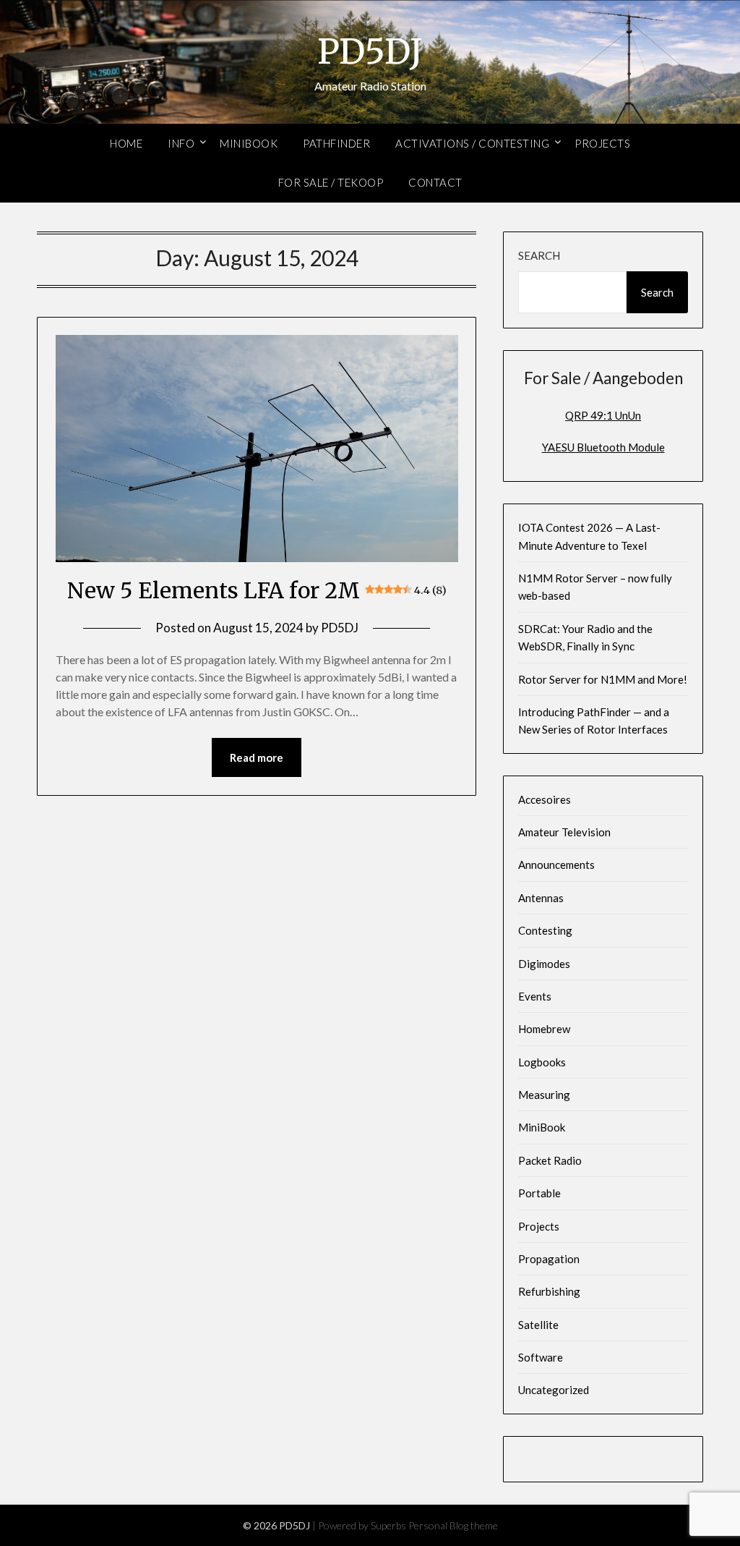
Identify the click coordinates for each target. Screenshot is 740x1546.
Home (126, 143)
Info (181, 143)
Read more (256, 757)
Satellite (538, 1324)
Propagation (549, 1258)
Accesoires (544, 799)
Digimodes (544, 963)
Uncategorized (553, 1389)
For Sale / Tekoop (331, 182)
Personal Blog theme (453, 1525)
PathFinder (336, 143)
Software (540, 1357)
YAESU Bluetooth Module (603, 447)
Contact (435, 182)
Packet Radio (550, 1160)
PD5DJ (370, 51)
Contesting (545, 930)
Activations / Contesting (472, 143)
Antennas (541, 897)
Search (539, 255)
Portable (539, 1192)
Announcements (556, 864)
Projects (602, 143)
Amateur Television (564, 831)
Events (534, 996)
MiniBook (249, 143)
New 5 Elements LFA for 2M (256, 590)
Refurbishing (549, 1291)
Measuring (544, 1094)
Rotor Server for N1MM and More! (602, 679)
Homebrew (544, 1028)
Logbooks (542, 1062)
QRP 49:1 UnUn (603, 415)
